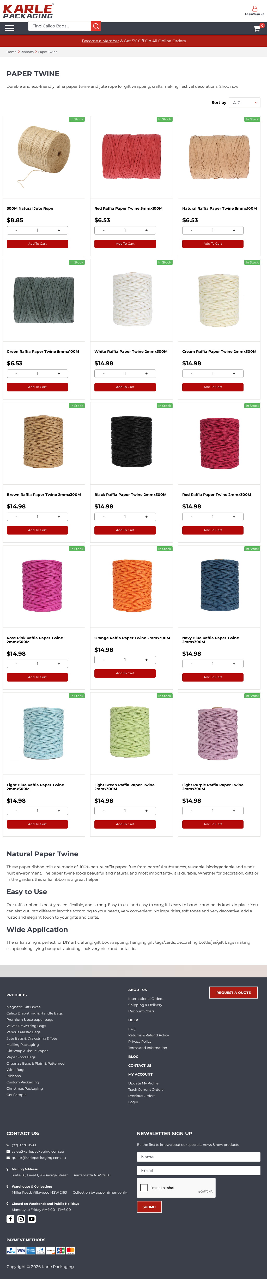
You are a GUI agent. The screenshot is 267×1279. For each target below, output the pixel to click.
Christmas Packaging (25, 1088)
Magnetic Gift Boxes (23, 1007)
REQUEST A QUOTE (233, 992)
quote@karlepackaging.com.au (39, 1157)
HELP (133, 1020)
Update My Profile (143, 1083)
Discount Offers (141, 1011)
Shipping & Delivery (145, 1005)
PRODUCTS (17, 995)
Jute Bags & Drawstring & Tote (32, 1038)
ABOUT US (137, 990)
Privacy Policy (139, 1041)
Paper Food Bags (21, 1057)
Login (133, 1102)
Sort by (219, 102)
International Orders (145, 998)
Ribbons (14, 1076)
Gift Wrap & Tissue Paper (27, 1051)
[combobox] (244, 102)
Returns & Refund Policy (148, 1035)
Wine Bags (16, 1069)
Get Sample (17, 1095)
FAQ (132, 1029)
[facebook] (10, 1219)
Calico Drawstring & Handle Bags (35, 1013)
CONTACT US (139, 1065)
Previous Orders (141, 1096)
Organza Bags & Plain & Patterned (36, 1063)
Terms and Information (147, 1048)
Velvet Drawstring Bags (26, 1026)
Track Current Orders (145, 1089)
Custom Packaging (23, 1082)
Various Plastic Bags (23, 1032)
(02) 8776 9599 (24, 1145)
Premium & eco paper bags (30, 1019)
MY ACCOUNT (140, 1074)
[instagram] (21, 1219)
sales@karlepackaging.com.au (38, 1151)
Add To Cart (37, 243)
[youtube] (32, 1219)
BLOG (133, 1056)
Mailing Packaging (23, 1044)
